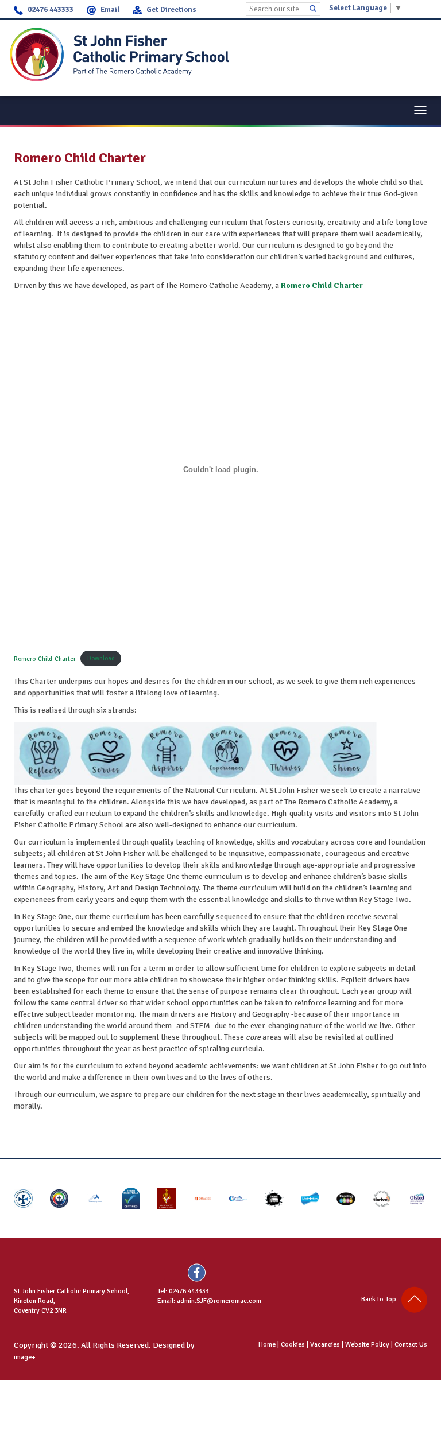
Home (267, 1344)
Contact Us (410, 1344)
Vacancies (325, 1344)
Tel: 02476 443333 (182, 1291)
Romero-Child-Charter (45, 658)
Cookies (293, 1344)
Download (101, 658)
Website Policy (367, 1344)
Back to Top (381, 1299)
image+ (25, 1357)
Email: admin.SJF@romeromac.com (209, 1301)
